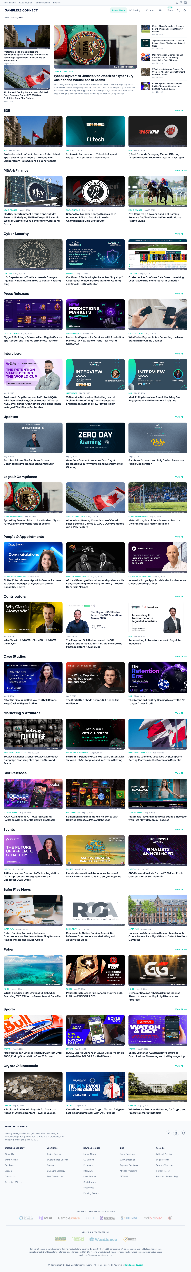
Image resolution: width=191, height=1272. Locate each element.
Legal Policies (162, 1159)
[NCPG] (26, 1218)
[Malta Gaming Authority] (45, 1218)
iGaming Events (90, 1193)
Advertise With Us (13, 1182)
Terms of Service (164, 1165)
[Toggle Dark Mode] (184, 10)
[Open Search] (178, 10)
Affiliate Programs (128, 1171)
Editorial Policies (164, 1154)
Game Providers (127, 1154)
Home (6, 17)
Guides (50, 1165)
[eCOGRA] (129, 1218)
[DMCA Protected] (77, 1239)
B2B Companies (127, 1159)
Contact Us (10, 1176)
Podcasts (88, 1165)
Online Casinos (54, 1154)
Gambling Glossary (56, 1171)
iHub (161, 10)
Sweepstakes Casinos (57, 1159)
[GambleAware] (69, 1218)
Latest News (118, 10)
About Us (9, 1154)
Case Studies (25, 3)
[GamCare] (107, 1218)
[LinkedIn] (185, 2)
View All (179, 110)
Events (56, 3)
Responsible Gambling (167, 1176)
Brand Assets (11, 1159)
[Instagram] (181, 2)
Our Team (9, 1165)
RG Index (149, 10)
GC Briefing (134, 10)
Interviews (10, 3)
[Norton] (129, 1239)
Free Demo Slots (55, 1176)
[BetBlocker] (153, 1218)
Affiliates (124, 1176)
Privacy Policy (163, 1171)
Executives (88, 1187)
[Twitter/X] (177, 2)
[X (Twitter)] (168, 1133)
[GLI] (90, 1218)
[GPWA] (60, 1239)
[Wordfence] (103, 1239)
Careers (8, 1171)
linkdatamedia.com (134, 1265)
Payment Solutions (129, 1165)
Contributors (43, 3)
